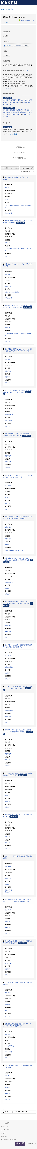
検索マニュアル (6, 1126)
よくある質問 (5, 1130)
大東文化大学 (8, 298)
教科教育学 (6, 100)
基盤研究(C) (8, 286)
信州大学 (7, 256)
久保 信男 (7, 1034)
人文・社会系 (8, 1052)
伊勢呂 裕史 (8, 527)
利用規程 (4, 1136)
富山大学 (7, 892)
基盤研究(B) (8, 199)
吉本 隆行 (7, 1075)
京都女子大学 (8, 890)
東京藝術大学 (8, 213)
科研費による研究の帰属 (8, 1140)
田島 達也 (7, 359)
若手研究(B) (8, 963)
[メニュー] (34, 2)
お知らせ (4, 1133)
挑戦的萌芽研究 (9, 414)
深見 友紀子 (8, 274)
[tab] (19, 147)
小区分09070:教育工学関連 (12, 292)
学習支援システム (10, 420)
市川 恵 (7, 187)
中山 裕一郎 (8, 485)
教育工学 (14, 100)
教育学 (19, 114)
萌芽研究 (7, 795)
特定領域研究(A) (9, 1046)
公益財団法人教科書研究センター (14, 550)
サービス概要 (5, 1123)
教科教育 (5, 110)
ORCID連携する (26, 20)
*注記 (32, 20)
